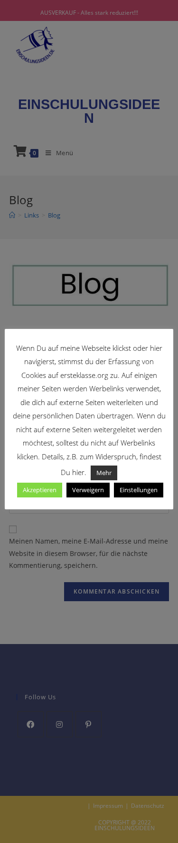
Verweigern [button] (88, 490)
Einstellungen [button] (139, 490)
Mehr (104, 472)
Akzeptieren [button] (39, 490)
